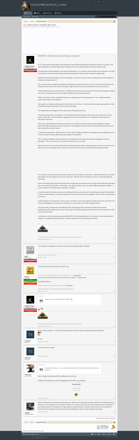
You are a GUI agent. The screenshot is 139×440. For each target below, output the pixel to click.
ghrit (39, 257)
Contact (95, 434)
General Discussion (35, 27)
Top (111, 434)
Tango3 (27, 413)
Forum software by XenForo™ (34, 438)
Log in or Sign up (96, 1)
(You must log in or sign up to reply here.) (106, 418)
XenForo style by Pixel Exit (52, 438)
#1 (114, 239)
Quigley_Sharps (49, 27)
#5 (114, 341)
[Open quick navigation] (114, 21)
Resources (48, 13)
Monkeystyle (27, 434)
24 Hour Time (36, 434)
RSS (115, 434)
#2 (114, 257)
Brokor (39, 291)
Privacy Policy (114, 437)
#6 (114, 356)
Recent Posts (35, 16)
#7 (114, 398)
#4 (114, 326)
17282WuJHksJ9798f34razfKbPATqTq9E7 (34, 431)
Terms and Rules (106, 437)
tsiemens (28, 341)
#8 (114, 411)
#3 (114, 291)
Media (38, 13)
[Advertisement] (69, 39)
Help (100, 434)
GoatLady (28, 374)
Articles (59, 13)
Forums (28, 13)
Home (105, 434)
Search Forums (26, 16)
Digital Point (45, 437)
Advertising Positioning (37, 437)
